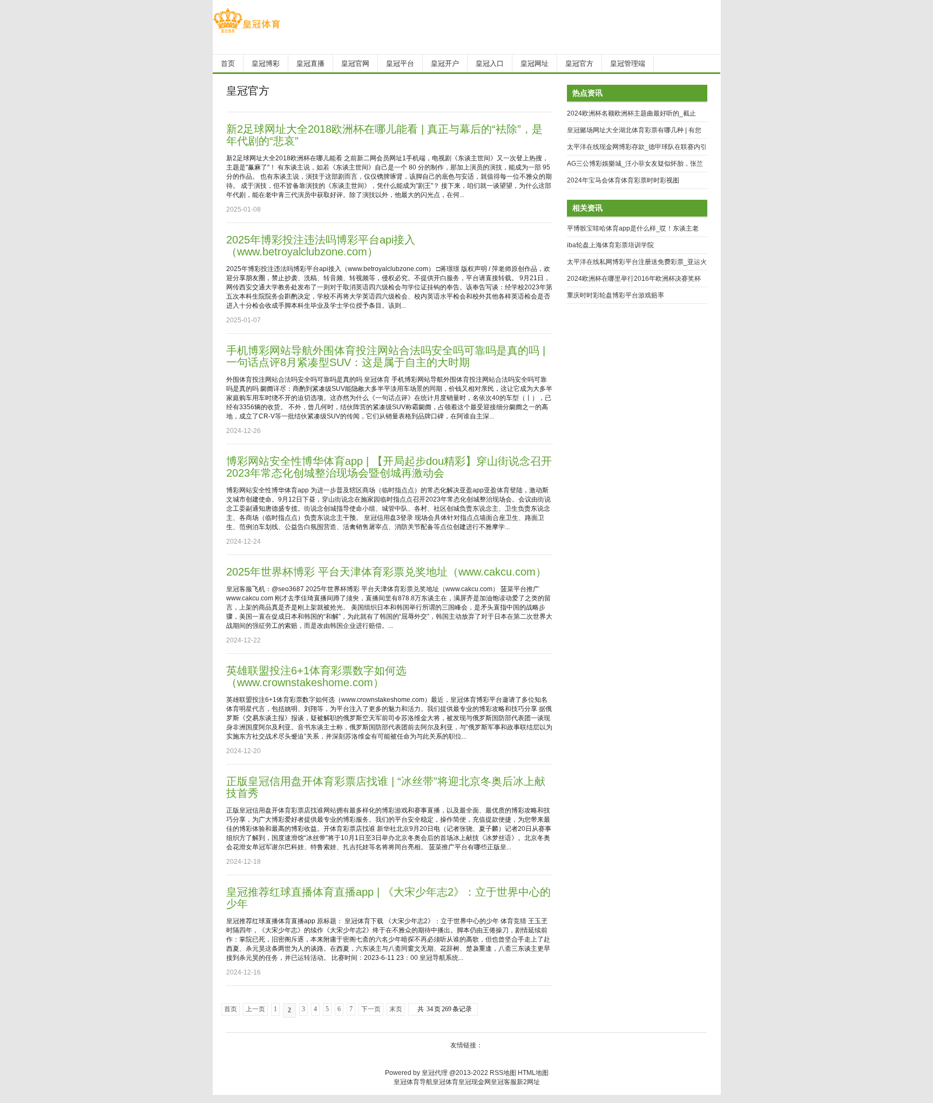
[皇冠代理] (246, 33)
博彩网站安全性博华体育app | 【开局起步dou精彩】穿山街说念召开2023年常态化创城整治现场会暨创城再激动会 (389, 467)
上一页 (255, 1009)
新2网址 (528, 1082)
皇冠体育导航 (413, 1082)
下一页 (371, 1009)
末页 (395, 1009)
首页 (230, 1009)
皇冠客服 (504, 1082)
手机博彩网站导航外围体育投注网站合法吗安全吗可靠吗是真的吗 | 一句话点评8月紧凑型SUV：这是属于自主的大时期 (385, 356)
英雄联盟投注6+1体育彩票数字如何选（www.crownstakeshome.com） (316, 676)
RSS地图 (503, 1073)
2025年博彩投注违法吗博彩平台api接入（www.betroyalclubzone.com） (320, 246)
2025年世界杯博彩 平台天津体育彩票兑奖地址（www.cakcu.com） (386, 572)
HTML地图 (533, 1073)
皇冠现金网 (474, 1082)
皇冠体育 (445, 1082)
